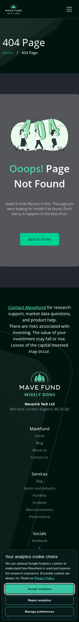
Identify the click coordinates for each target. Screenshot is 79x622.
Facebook (39, 540)
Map (39, 481)
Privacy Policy (44, 578)
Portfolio (40, 495)
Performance (39, 516)
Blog (39, 443)
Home (39, 436)
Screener (39, 502)
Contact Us (39, 457)
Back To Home (39, 239)
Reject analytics (39, 600)
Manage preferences (39, 611)
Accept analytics (40, 589)
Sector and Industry (39, 488)
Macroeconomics (39, 509)
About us (39, 450)
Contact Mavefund (27, 307)
